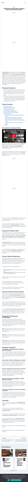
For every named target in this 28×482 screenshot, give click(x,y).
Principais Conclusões (8, 106)
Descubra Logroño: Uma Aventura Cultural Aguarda (20, 462)
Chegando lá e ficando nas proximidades (11, 112)
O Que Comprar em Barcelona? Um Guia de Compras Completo (20, 440)
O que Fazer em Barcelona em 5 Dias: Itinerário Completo (7, 440)
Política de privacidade (16, 480)
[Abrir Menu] (25, 3)
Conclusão (6, 124)
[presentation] (7, 453)
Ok (8, 480)
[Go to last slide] (4, 459)
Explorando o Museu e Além (9, 108)
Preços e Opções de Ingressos (9, 109)
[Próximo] (24, 459)
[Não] (26, 478)
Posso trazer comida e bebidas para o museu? (13, 117)
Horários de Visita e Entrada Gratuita (10, 111)
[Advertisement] (14, 27)
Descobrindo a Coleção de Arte (9, 107)
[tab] (11, 470)
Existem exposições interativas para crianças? (13, 118)
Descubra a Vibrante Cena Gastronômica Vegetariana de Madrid (7, 462)
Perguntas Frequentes (8, 113)
